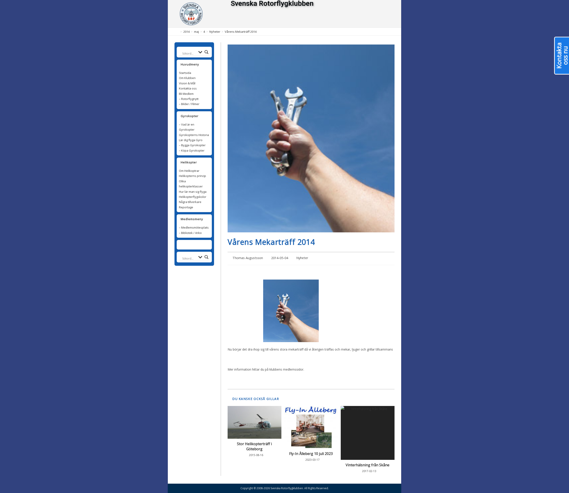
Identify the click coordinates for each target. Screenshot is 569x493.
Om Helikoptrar (189, 171)
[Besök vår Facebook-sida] (192, 245)
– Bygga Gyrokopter (192, 145)
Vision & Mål (187, 83)
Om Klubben (187, 78)
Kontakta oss (188, 88)
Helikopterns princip (192, 176)
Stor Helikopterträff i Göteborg (254, 446)
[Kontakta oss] (197, 245)
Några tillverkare (190, 202)
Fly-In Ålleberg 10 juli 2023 (311, 453)
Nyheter (302, 258)
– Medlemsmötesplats (194, 227)
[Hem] (178, 32)
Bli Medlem (186, 94)
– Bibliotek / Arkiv (190, 233)
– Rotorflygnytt (188, 99)
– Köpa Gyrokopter (191, 150)
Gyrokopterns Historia (194, 135)
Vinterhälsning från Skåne (367, 465)
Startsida (185, 73)
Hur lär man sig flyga (192, 192)
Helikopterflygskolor (192, 197)
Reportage (186, 207)
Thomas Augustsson (247, 258)
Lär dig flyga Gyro (190, 140)
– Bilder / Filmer (189, 104)
